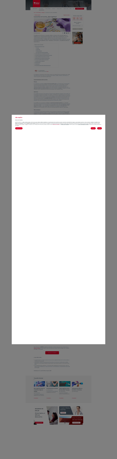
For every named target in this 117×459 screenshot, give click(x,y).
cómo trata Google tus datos (83, 124)
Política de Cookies (56, 124)
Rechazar (93, 128)
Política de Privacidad (65, 124)
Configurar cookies (19, 128)
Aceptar (99, 128)
